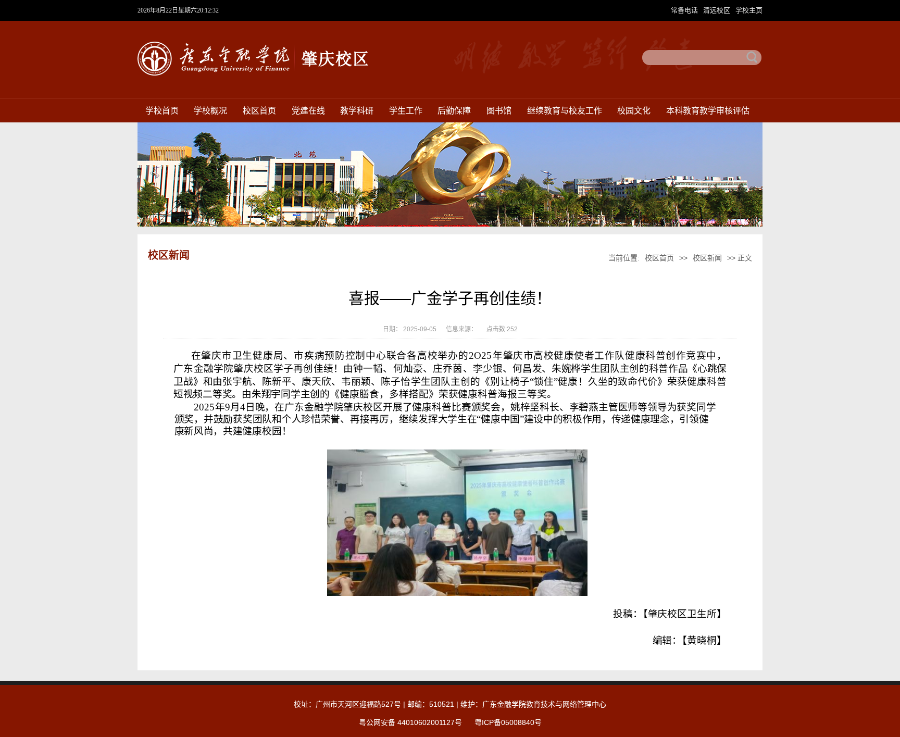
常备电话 (685, 10)
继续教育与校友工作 (564, 110)
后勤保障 (454, 110)
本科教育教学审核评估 (707, 110)
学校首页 (162, 110)
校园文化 (634, 110)
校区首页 (259, 110)
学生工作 (405, 110)
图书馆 (498, 110)
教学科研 (356, 110)
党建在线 (308, 110)
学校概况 (210, 110)
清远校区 (717, 10)
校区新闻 (707, 258)
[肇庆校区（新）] (253, 73)
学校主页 (748, 10)
